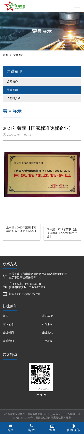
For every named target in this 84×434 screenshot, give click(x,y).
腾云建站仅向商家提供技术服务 (53, 417)
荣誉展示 (12, 90)
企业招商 (8, 332)
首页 (5, 55)
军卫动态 (8, 324)
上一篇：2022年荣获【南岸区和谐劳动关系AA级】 (21, 229)
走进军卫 (47, 315)
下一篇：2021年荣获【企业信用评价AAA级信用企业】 (62, 233)
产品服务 (47, 324)
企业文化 (47, 332)
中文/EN (47, 340)
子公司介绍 (14, 98)
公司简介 (12, 81)
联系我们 (8, 340)
